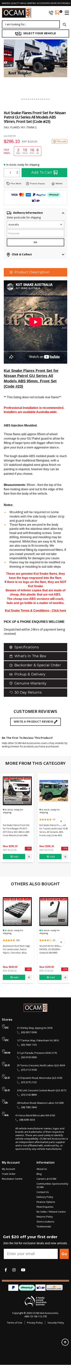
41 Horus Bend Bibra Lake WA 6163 (35, 1115)
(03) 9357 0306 (29, 1032)
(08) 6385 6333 (27, 1119)
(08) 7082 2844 (29, 1107)
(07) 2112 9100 (29, 1069)
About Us (42, 1169)
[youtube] (23, 1269)
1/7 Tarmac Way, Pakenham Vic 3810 (38, 1040)
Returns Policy (45, 1216)
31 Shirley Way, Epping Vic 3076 (34, 1028)
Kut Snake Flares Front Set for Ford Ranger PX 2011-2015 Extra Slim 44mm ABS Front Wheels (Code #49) (16, 830)
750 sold (61, 141)
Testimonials (44, 1226)
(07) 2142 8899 (29, 1094)
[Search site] (64, 24)
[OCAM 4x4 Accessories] (16, 13)
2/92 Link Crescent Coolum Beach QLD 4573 (41, 1090)
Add (16, 856)
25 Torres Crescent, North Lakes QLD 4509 (41, 1065)
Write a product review (34, 721)
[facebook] (6, 1269)
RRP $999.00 (10, 970)
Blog (39, 1174)
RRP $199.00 (46, 970)
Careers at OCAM (46, 1178)
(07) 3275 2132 (29, 1082)
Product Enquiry (37, 183)
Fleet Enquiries (45, 1206)
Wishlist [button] (59, 183)
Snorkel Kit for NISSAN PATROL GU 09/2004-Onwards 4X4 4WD (50, 949)
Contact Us (43, 1192)
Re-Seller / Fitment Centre (51, 1211)
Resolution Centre (12, 1178)
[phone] (51, 12)
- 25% (64, 969)
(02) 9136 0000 (29, 1057)
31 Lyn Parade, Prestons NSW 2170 (37, 1053)
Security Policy (56, 1322)
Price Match (16, 183)
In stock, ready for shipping (22, 164)
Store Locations (45, 1221)
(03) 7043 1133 (29, 1044)
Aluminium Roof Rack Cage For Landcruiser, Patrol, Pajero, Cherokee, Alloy (16, 949)
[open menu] (65, 12)
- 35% (28, 969)
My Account (8, 1169)
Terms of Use (14, 1322)
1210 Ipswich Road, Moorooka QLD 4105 (39, 1078)
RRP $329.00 (10, 850)
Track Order (9, 1174)
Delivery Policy (45, 1197)
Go (64, 1254)
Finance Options (46, 1202)
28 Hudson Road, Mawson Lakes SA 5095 (40, 1103)
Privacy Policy (35, 1322)
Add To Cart (41, 172)
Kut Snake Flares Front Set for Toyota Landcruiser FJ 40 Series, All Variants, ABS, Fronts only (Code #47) (53, 830)
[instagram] (14, 1269)
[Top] (65, 1342)
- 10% (28, 848)
